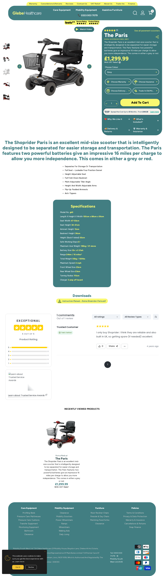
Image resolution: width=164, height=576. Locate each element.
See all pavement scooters (147, 30)
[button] (19, 66)
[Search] (135, 13)
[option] (54, 66)
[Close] (45, 551)
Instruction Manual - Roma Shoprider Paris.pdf (84, 301)
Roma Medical (61, 456)
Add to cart (140, 102)
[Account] (143, 13)
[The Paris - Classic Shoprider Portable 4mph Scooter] (61, 433)
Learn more (19, 561)
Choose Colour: (111, 67)
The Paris (61, 458)
